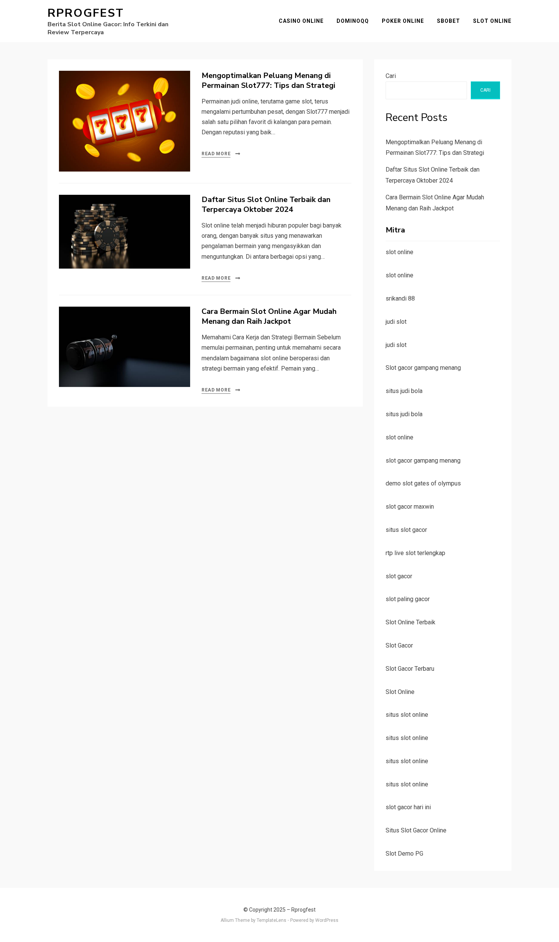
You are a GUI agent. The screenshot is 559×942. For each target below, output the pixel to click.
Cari (391, 76)
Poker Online (403, 21)
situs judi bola (404, 391)
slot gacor (399, 576)
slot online (399, 252)
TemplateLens (271, 920)
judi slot (396, 321)
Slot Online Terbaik (410, 622)
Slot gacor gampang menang (423, 367)
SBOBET (448, 21)
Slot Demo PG (404, 853)
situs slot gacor (406, 529)
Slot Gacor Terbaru (410, 668)
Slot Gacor (399, 645)
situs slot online (407, 714)
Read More (216, 153)
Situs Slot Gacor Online (416, 830)
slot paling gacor (408, 599)
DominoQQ (353, 21)
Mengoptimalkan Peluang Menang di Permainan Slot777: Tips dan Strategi (268, 80)
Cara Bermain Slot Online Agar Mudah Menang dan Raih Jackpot (269, 316)
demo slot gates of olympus (423, 483)
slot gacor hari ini (408, 807)
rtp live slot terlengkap (415, 553)
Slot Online (492, 21)
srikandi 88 (400, 298)
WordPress (326, 920)
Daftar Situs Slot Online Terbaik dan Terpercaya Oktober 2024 (266, 204)
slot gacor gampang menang (423, 460)
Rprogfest (86, 13)
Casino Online (301, 21)
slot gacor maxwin (410, 506)
